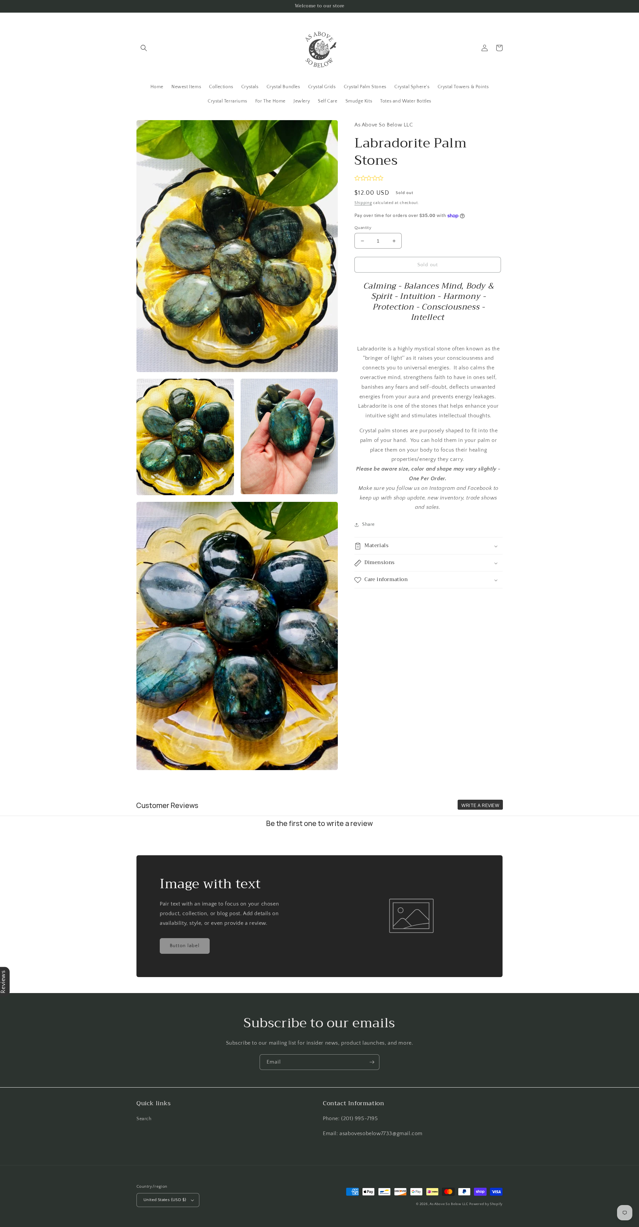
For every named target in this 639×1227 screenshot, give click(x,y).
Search (144, 1119)
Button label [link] (185, 945)
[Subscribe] (371, 1062)
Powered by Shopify (486, 1204)
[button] (143, 48)
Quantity (362, 227)
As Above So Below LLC (449, 1204)
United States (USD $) (164, 1199)
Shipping (363, 203)
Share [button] (368, 524)
